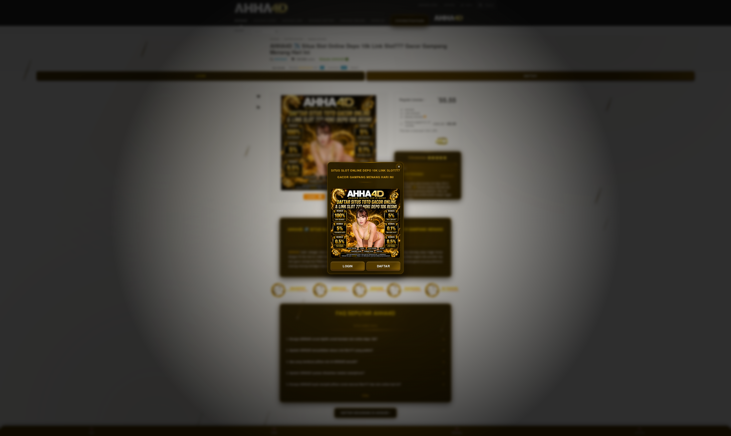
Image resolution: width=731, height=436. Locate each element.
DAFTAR (383, 266)
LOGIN (348, 266)
